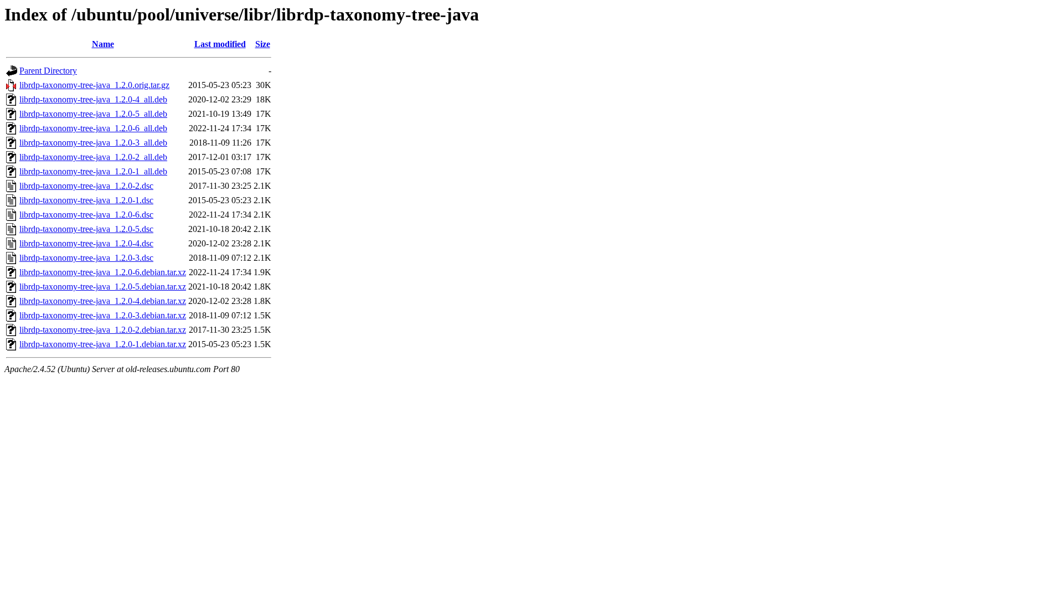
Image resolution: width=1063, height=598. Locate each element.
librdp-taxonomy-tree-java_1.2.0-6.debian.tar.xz (102, 272)
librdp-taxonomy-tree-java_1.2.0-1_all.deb (93, 171)
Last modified (220, 44)
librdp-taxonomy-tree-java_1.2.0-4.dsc (86, 243)
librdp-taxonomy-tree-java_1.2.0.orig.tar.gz (94, 85)
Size (262, 44)
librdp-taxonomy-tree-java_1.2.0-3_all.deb (93, 142)
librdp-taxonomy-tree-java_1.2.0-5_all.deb (93, 113)
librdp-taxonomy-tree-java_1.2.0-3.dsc (86, 257)
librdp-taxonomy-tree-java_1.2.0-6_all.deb (93, 128)
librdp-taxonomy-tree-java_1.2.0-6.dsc (86, 214)
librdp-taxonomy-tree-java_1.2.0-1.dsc (86, 200)
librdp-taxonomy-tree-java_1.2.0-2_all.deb (93, 157)
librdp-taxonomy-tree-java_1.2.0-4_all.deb (93, 99)
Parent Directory (48, 70)
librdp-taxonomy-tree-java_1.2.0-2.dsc (86, 185)
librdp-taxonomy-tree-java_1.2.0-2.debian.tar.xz (102, 329)
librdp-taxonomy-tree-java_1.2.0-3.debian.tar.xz (102, 315)
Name (103, 44)
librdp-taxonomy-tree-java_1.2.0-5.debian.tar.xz (102, 286)
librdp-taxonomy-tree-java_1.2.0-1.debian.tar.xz (102, 344)
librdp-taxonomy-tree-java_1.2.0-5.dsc (86, 229)
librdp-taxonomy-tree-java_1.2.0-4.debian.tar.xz (102, 301)
